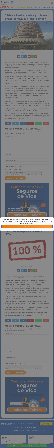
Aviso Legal (31, 228)
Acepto (27, 226)
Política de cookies (24, 228)
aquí (36, 221)
